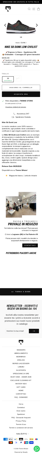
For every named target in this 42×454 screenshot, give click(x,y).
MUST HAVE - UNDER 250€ (21, 377)
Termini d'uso (21, 424)
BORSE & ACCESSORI (21, 363)
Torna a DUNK (23, 291)
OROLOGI (21, 360)
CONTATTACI (30, 245)
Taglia (5, 73)
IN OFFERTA (21, 370)
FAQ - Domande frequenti (21, 417)
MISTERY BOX (21, 384)
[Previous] (5, 25)
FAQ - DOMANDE (21, 397)
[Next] (37, 25)
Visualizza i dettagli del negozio (15, 107)
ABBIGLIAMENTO (21, 353)
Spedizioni (21, 414)
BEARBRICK (21, 357)
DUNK (23, 43)
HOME (21, 390)
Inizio (17, 43)
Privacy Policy (21, 421)
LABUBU (21, 367)
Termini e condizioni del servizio (21, 428)
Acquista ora (21, 94)
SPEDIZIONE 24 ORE (21, 373)
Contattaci (21, 407)
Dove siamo (21, 411)
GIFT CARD (21, 387)
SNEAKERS (21, 350)
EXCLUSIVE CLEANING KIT (21, 380)
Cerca (21, 404)
